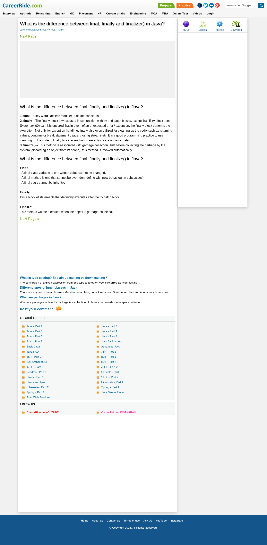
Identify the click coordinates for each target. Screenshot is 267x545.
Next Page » (29, 36)
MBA (165, 13)
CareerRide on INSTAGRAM (118, 412)
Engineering (138, 13)
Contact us (113, 520)
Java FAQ (33, 351)
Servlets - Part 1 (37, 372)
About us (97, 520)
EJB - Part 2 (108, 361)
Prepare (166, 5)
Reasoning (43, 13)
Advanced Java (110, 346)
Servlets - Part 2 (111, 372)
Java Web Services (38, 397)
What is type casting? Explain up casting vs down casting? (63, 277)
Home (84, 520)
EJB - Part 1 (108, 356)
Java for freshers (111, 341)
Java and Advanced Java (33, 29)
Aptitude (25, 13)
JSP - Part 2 (34, 356)
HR (99, 13)
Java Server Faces (113, 392)
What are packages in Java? (41, 297)
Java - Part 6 (109, 336)
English (60, 13)
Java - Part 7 (34, 341)
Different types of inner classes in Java (48, 287)
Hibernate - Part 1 (112, 382)
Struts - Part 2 (109, 377)
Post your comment (36, 309)
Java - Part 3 (34, 331)
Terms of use (132, 520)
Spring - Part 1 (110, 387)
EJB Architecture (37, 361)
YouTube (161, 520)
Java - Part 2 (109, 326)
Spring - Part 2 (36, 392)
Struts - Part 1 (35, 377)
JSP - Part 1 (108, 351)
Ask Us (147, 520)
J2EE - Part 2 (109, 366)
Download (236, 30)
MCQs (186, 30)
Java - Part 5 (57, 29)
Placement (86, 13)
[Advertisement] (97, 69)
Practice (184, 5)
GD (72, 13)
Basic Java (33, 346)
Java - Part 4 (109, 331)
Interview (9, 13)
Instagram (176, 520)
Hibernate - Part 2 (38, 387)
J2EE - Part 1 (35, 366)
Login (210, 13)
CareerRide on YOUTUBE (43, 412)
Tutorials (219, 30)
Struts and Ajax (36, 382)
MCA (154, 13)
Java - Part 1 (34, 326)
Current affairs (115, 13)
